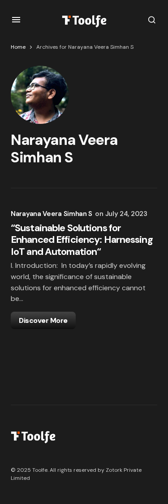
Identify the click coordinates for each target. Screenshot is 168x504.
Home (18, 47)
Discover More (43, 320)
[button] (16, 19)
